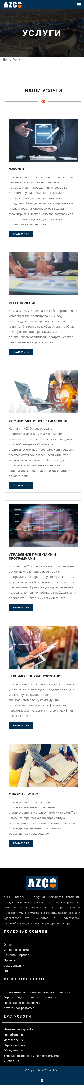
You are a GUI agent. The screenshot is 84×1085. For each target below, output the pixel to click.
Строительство (23, 794)
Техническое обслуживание (36, 676)
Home (7, 59)
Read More (21, 234)
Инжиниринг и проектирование (38, 421)
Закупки (16, 169)
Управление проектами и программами (32, 556)
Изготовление (22, 303)
